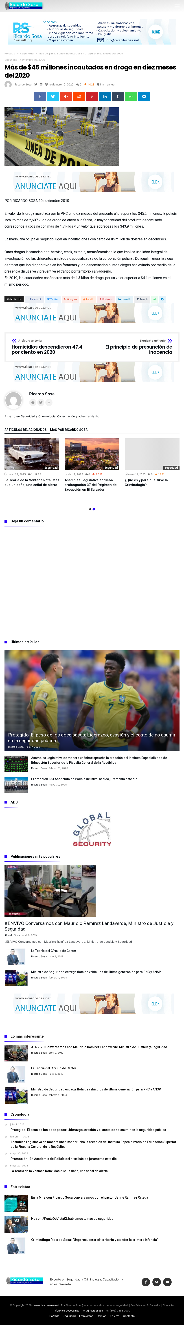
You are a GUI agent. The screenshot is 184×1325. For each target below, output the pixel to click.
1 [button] (90, 509)
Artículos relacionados (25, 430)
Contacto (129, 1316)
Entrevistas (86, 1316)
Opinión (101, 1316)
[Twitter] (156, 1282)
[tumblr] (118, 96)
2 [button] (93, 509)
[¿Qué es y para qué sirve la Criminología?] (152, 454)
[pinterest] (92, 96)
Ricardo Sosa (23, 84)
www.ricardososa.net (46, 1305)
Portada (9, 53)
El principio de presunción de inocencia (138, 347)
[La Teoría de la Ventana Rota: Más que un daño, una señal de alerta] (31, 454)
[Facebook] (146, 1282)
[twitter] (53, 96)
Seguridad (27, 53)
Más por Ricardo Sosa (69, 430)
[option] (31, 462)
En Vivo (114, 1316)
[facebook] (40, 96)
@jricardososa (94, 1310)
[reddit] (79, 96)
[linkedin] (105, 96)
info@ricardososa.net (66, 1310)
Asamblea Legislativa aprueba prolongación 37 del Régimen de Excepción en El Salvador (91, 485)
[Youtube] (167, 1282)
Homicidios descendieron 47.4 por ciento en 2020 (47, 347)
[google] (66, 96)
